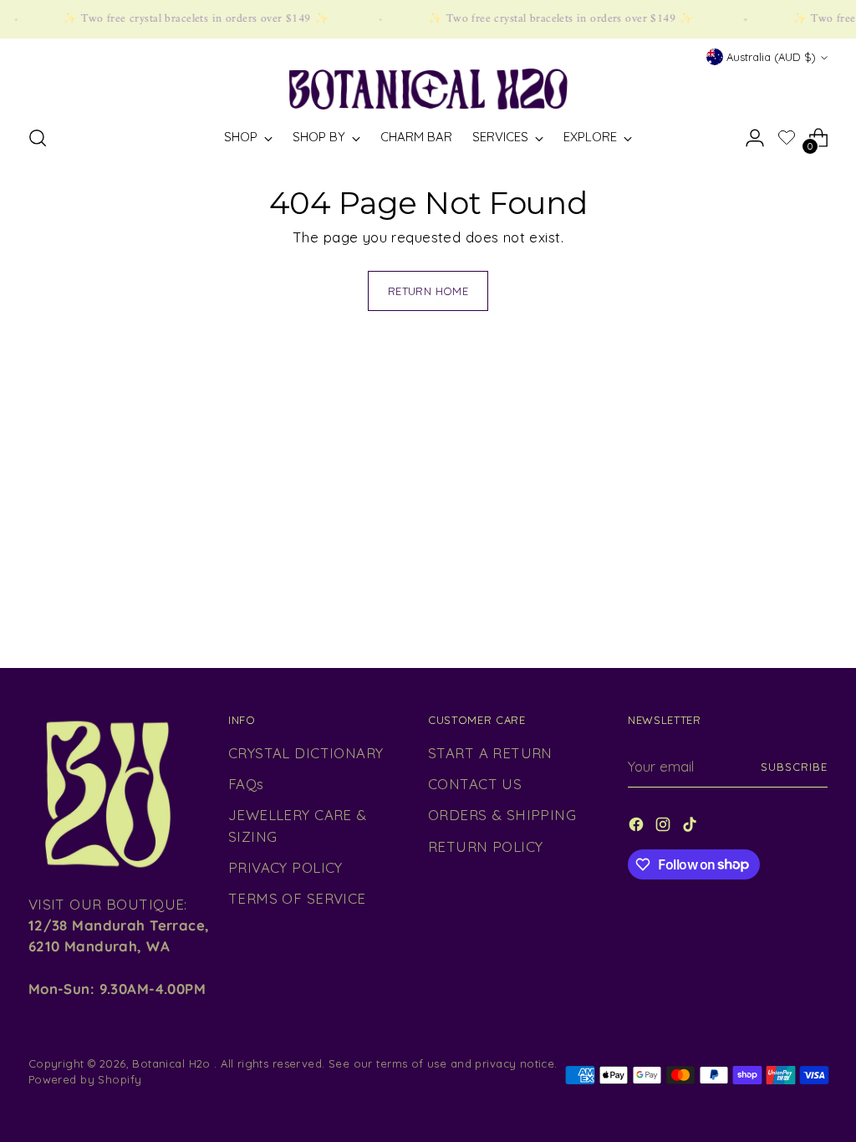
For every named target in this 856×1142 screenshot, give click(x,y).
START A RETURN (490, 753)
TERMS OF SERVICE (297, 898)
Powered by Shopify (85, 1079)
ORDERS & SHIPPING (502, 814)
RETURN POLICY (485, 846)
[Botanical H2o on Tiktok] (691, 827)
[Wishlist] (787, 139)
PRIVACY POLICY (285, 867)
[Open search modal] (37, 138)
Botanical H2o (173, 1063)
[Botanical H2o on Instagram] (665, 827)
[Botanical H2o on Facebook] (638, 827)
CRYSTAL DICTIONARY (306, 753)
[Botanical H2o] (428, 89)
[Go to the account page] (755, 138)
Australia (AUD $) (771, 57)
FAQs (246, 784)
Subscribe (794, 766)
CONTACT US (475, 784)
